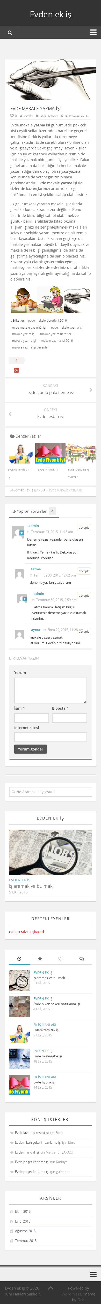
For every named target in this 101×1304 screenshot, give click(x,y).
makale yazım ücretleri (56, 334)
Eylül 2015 (22, 1221)
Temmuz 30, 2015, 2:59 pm (56, 599)
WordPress (71, 1294)
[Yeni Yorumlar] (81, 959)
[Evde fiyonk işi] (50, 462)
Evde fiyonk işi (48, 469)
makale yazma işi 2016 (57, 341)
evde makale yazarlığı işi (29, 327)
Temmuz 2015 (26, 1240)
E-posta (60, 708)
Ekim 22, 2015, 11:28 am (65, 629)
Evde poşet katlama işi (32, 1161)
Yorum (20, 672)
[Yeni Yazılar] (19, 959)
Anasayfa (17, 490)
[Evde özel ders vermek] (81, 462)
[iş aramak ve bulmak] (55, 856)
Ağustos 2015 (25, 1231)
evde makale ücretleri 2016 (47, 321)
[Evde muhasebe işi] (19, 1059)
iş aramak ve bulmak (31, 886)
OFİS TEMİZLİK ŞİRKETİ (26, 932)
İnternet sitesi (26, 727)
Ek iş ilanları (49, 115)
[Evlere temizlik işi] (20, 462)
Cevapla (84, 527)
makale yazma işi (24, 341)
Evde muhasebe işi (47, 1056)
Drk (80, 1299)
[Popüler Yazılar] (40, 959)
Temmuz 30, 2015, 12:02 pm (54, 575)
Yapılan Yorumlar (35, 511)
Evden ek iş (50, 14)
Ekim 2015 (23, 1211)
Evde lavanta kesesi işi (32, 1132)
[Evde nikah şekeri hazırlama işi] (19, 1006)
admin (28, 115)
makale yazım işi (23, 334)
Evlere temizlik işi (46, 1030)
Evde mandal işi (27, 1152)
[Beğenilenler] (61, 959)
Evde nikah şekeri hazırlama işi (56, 1004)
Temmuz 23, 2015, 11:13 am (51, 531)
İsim (19, 708)
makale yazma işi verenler (30, 347)
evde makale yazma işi (67, 327)
